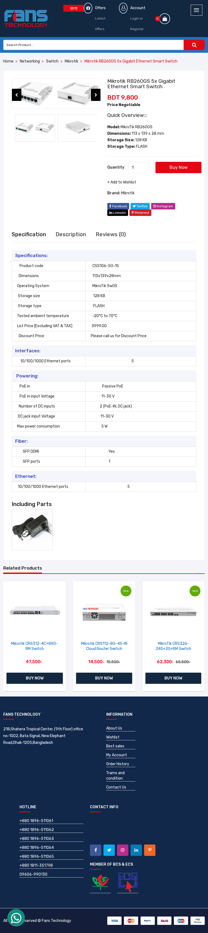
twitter (142, 206)
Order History (117, 764)
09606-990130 (33, 874)
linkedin (119, 213)
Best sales (115, 746)
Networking (30, 61)
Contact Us (116, 787)
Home (8, 61)
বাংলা (73, 8)
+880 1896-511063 (37, 838)
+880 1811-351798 (36, 865)
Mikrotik (71, 61)
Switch (52, 61)
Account (137, 8)
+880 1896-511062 (37, 829)
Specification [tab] (29, 234)
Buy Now (179, 167)
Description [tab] (71, 234)
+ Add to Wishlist (121, 182)
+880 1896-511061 (36, 821)
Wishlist (112, 737)
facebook (119, 206)
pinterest (141, 213)
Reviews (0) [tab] (111, 234)
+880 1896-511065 (37, 856)
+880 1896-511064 (37, 847)
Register (137, 29)
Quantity (115, 167)
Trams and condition (115, 776)
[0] (164, 19)
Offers (100, 8)
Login (134, 18)
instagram (164, 206)
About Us (114, 728)
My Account (116, 755)
